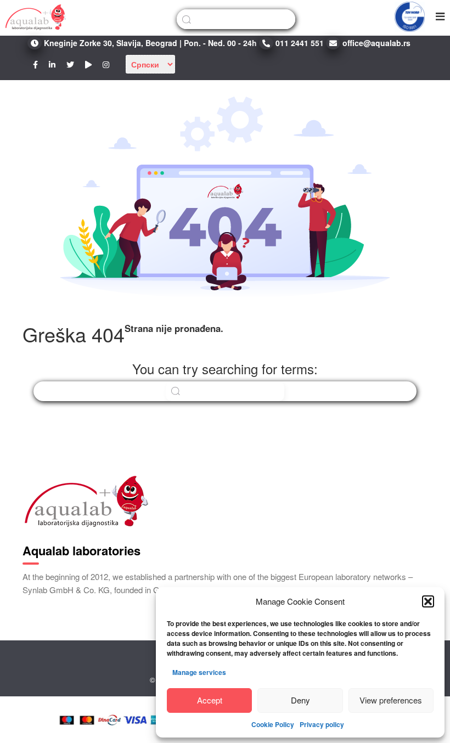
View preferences (390, 700)
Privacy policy (322, 724)
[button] (428, 601)
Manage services (199, 672)
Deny (300, 700)
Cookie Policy (272, 724)
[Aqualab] (35, 16)
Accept (209, 700)
